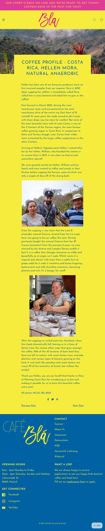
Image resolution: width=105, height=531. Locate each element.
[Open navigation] (3, 19)
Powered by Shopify (59, 523)
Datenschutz (61, 440)
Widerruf (59, 456)
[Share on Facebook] (48, 399)
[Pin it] (57, 399)
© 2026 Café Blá (45, 523)
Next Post (78, 405)
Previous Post (28, 405)
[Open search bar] (94, 19)
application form (76, 482)
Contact (59, 424)
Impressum (60, 435)
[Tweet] (52, 399)
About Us (60, 429)
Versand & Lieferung (66, 451)
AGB (57, 446)
